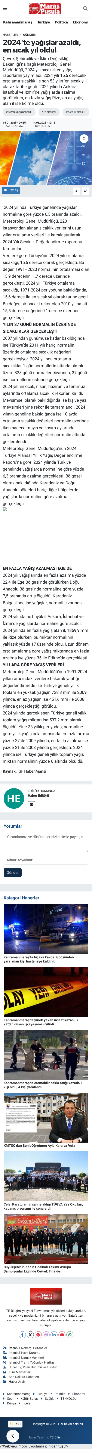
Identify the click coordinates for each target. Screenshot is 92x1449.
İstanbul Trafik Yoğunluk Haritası (32, 1362)
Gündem (29, 34)
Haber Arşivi (17, 1382)
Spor (10, 1399)
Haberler (10, 34)
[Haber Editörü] (14, 798)
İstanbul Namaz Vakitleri (26, 1358)
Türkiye (43, 22)
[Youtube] (61, 1334)
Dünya (11, 1403)
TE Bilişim (57, 1437)
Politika (61, 22)
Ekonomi (80, 22)
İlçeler (27, 1403)
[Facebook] (22, 1334)
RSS (17, 1424)
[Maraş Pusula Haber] (45, 8)
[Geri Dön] (12, 1436)
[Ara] (85, 8)
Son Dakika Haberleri (24, 1377)
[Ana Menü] (5, 8)
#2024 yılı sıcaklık (75, 111)
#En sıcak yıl (48, 111)
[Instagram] (46, 1334)
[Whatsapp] (69, 1334)
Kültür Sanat (29, 1399)
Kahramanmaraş (17, 22)
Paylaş (13, 190)
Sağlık (49, 1399)
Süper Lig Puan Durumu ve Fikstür (33, 1367)
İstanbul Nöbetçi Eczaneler (28, 1348)
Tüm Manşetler (19, 1372)
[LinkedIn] (54, 1334)
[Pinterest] (38, 1334)
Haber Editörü (38, 795)
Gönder (13, 872)
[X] (30, 1334)
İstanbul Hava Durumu (24, 1353)
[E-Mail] (31, 804)
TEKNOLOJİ (69, 1399)
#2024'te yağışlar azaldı (18, 111)
